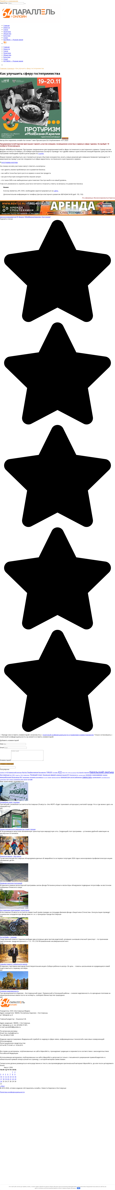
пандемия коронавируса (37, 777)
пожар (49, 777)
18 (3, 1079)
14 (10, 1077)
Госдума (55, 772)
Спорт (5, 38)
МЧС (13, 775)
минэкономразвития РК (9, 217)
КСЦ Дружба (80, 772)
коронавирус (97, 775)
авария (53, 775)
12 (6, 1077)
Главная (6, 26)
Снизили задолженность (9, 991)
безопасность (74, 775)
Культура (6, 36)
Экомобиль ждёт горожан (10, 802)
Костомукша (4, 775)
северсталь (87, 777)
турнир (11, 779)
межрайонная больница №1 (11, 777)
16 (15, 1077)
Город (5, 30)
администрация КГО (62, 775)
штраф (30, 779)
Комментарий (5, 760)
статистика (3, 779)
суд (7, 779)
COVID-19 (3, 772)
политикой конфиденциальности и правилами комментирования (68, 735)
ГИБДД (49, 772)
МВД (11, 775)
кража (105, 775)
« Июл (2, 1086)
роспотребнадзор (76, 777)
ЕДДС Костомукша (72, 772)
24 (1, 1081)
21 (10, 1079)
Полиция (33, 775)
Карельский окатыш (101, 772)
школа (25, 779)
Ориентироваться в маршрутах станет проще (18, 829)
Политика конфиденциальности (12, 1092)
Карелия (86, 772)
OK (78, 1188)
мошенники (26, 777)
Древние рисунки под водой (11, 883)
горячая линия (81, 775)
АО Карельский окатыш (14, 772)
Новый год (17, 775)
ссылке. (41, 153)
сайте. (56, 191)
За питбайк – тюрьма (8, 937)
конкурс (89, 775)
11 (3, 1077)
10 (1, 1077)
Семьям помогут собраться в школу (13, 964)
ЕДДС (66, 772)
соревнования (96, 777)
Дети (63, 772)
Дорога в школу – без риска (10, 856)
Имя (1, 744)
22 (13, 1079)
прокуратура (65, 777)
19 (6, 1079)
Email (2, 747)
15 (13, 1077)
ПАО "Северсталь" (25, 775)
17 (1, 1079)
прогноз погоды (56, 777)
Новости (6, 28)
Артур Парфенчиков (30, 772)
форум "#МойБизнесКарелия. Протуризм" (35, 217)
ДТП (60, 772)
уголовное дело (18, 779)
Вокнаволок (42, 772)
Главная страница (7, 68)
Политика (7, 32)
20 (8, 1079)
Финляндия (46, 775)
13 (8, 1077)
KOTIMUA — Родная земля (13, 40)
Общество (7, 34)
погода (45, 777)
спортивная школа (105, 777)
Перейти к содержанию (9, 1)
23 (15, 1079)
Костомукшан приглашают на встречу (14, 910)
